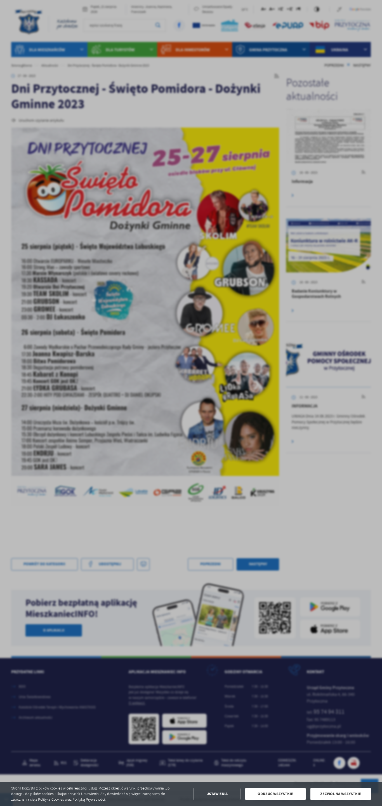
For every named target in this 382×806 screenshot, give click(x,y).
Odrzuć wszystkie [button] (275, 793)
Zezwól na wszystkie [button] (340, 793)
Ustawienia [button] (217, 793)
